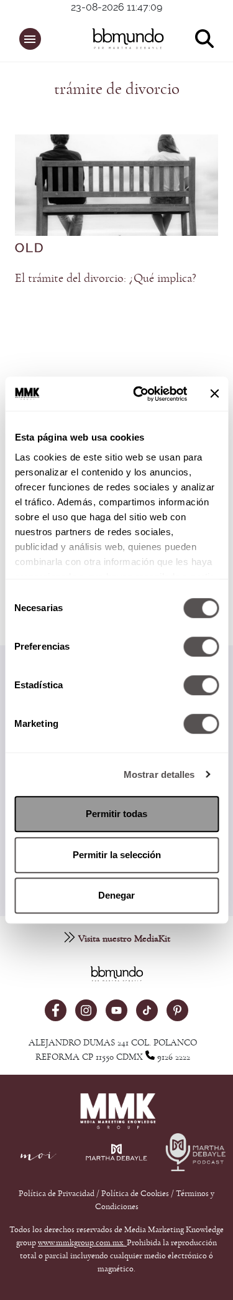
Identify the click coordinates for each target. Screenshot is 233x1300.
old (29, 248)
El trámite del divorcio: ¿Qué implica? (105, 278)
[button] (30, 39)
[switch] (201, 647)
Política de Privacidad (57, 1193)
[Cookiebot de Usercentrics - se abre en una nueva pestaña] (139, 394)
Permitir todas (116, 813)
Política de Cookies (135, 1193)
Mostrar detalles (159, 774)
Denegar (116, 895)
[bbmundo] (123, 38)
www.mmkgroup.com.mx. (82, 1242)
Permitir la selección (117, 854)
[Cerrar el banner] (214, 394)
